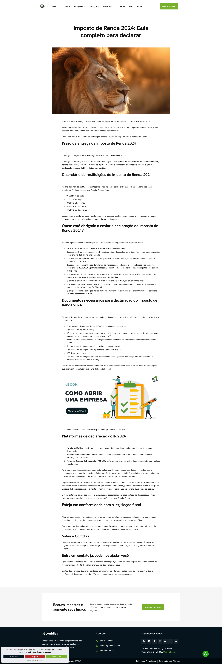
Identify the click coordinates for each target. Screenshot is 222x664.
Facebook (68, 574)
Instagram (78, 574)
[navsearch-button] (155, 6)
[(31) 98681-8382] (97, 651)
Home (67, 6)
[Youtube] (165, 641)
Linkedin (87, 574)
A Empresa (78, 6)
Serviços (93, 6)
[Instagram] (143, 641)
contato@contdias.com (110, 645)
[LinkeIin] (149, 641)
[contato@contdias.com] (97, 646)
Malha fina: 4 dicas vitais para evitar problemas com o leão (99, 429)
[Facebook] (154, 641)
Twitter (96, 574)
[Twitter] (160, 641)
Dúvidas (121, 6)
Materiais (107, 6)
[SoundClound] (176, 641)
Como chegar (169, 652)
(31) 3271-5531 (106, 640)
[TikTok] (170, 641)
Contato (139, 6)
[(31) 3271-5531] (97, 641)
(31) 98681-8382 (107, 650)
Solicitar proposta (153, 607)
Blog (130, 6)
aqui (118, 565)
